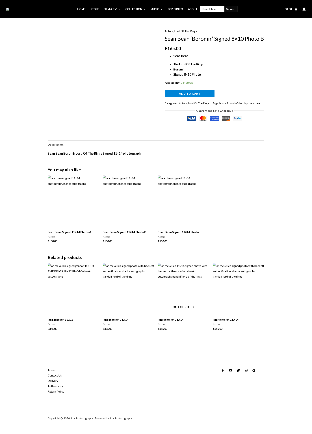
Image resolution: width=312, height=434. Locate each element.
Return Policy (56, 391)
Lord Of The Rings (185, 31)
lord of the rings (239, 103)
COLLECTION (133, 9)
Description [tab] (56, 144)
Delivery (53, 380)
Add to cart (189, 93)
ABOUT (192, 9)
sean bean (255, 103)
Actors (169, 31)
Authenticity (55, 386)
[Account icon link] (304, 9)
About (52, 370)
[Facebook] (222, 370)
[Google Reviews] (253, 370)
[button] (118, 9)
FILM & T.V (110, 9)
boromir (224, 103)
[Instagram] (246, 370)
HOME (81, 9)
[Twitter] (238, 370)
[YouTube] (230, 370)
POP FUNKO (175, 9)
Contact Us (55, 375)
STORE (94, 9)
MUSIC (155, 9)
